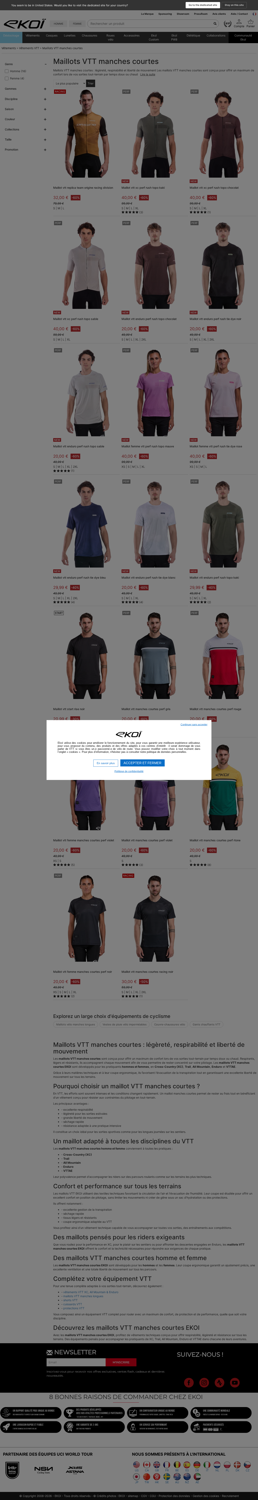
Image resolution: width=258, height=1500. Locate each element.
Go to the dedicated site (203, 4)
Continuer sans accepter (194, 724)
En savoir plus (106, 763)
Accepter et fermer (142, 763)
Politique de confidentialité (129, 771)
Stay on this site (234, 4)
